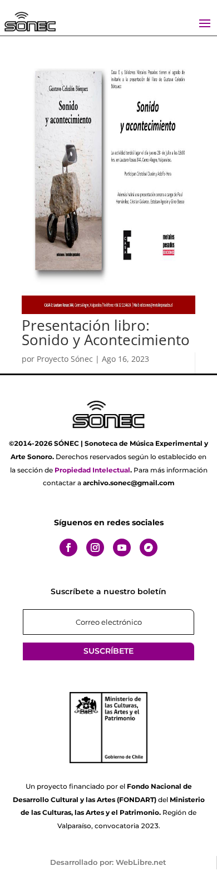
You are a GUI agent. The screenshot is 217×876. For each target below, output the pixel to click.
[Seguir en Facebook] (68, 547)
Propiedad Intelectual (92, 470)
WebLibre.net (141, 862)
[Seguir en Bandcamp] (148, 547)
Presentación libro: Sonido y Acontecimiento (106, 332)
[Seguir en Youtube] (122, 547)
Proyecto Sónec (65, 359)
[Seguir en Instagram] (95, 547)
